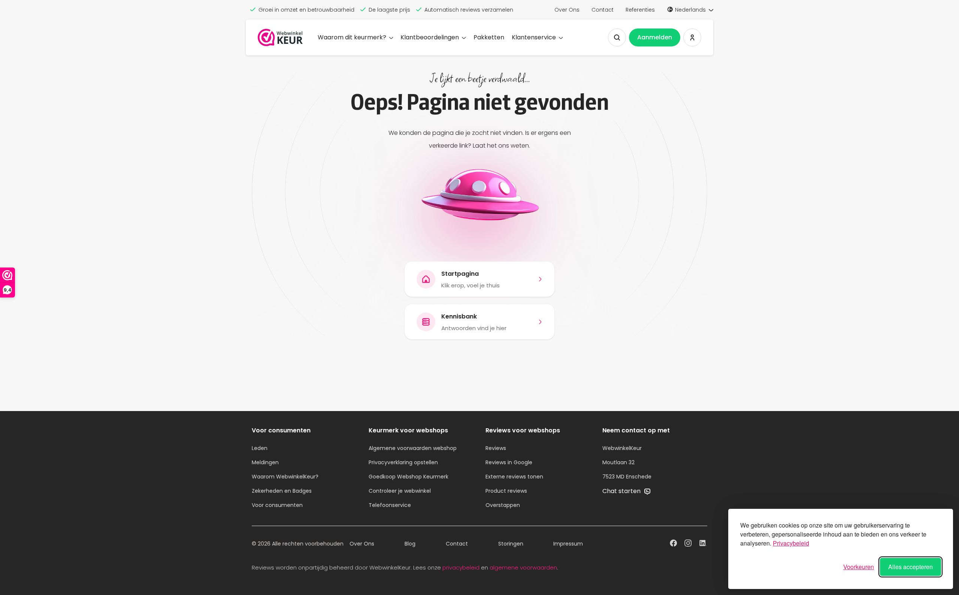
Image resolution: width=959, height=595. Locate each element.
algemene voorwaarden (523, 567)
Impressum (568, 543)
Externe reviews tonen (514, 476)
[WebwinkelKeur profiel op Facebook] (673, 544)
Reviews (495, 448)
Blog (410, 543)
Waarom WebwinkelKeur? (285, 476)
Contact (603, 9)
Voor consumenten (277, 505)
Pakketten (489, 37)
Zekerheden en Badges (282, 491)
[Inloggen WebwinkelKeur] (692, 37)
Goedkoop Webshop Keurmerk (408, 476)
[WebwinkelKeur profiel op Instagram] (688, 544)
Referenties (640, 9)
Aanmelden (654, 37)
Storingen (510, 543)
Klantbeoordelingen (429, 37)
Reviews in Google (508, 462)
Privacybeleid (791, 543)
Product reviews (506, 491)
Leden (259, 448)
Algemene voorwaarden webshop (413, 448)
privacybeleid (461, 567)
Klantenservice (534, 37)
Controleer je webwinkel (400, 491)
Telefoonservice (390, 505)
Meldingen (265, 462)
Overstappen (502, 505)
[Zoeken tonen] (617, 37)
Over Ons (567, 9)
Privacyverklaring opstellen (403, 462)
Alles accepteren (910, 566)
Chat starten (622, 491)
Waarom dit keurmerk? (352, 37)
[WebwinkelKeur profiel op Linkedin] (703, 544)
